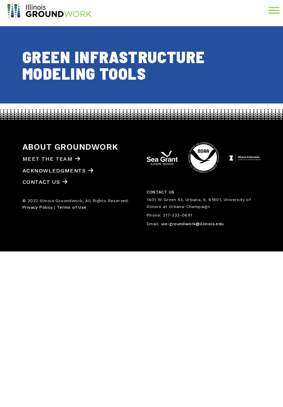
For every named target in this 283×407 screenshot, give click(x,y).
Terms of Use (72, 207)
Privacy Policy (37, 207)
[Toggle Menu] (274, 10)
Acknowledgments (54, 170)
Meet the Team (47, 159)
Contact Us (41, 182)
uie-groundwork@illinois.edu (192, 223)
